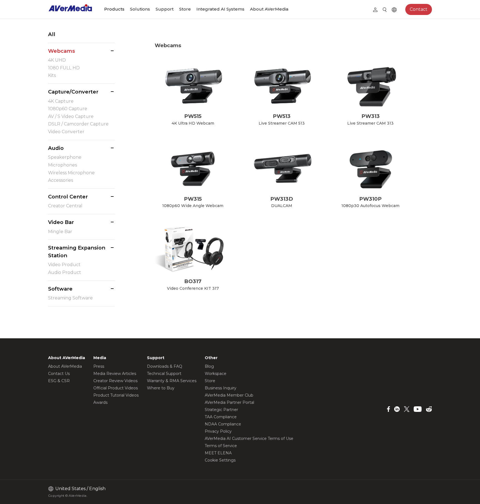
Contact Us (59, 373)
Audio (56, 148)
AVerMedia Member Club (229, 395)
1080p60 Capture (67, 108)
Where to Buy (160, 387)
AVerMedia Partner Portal (229, 402)
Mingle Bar (60, 231)
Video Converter (66, 131)
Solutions (140, 9)
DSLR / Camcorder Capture (78, 124)
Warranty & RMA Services (171, 380)
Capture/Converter (73, 92)
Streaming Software (70, 298)
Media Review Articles (114, 373)
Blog (209, 366)
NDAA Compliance (223, 424)
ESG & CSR (59, 380)
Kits (52, 75)
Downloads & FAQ (164, 366)
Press (98, 366)
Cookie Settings (220, 460)
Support (165, 9)
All (51, 34)
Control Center (68, 196)
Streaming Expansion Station (76, 252)
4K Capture (61, 101)
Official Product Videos (115, 387)
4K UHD (57, 60)
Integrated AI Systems (220, 9)
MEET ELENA (218, 452)
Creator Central (65, 205)
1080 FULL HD (64, 67)
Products (114, 9)
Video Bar (61, 222)
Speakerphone (64, 157)
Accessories (60, 180)
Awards (100, 402)
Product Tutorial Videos (116, 395)
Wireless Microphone (71, 172)
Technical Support (164, 373)
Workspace (215, 373)
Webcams (61, 51)
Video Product (64, 264)
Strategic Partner (221, 409)
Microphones (62, 165)
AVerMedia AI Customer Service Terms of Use (249, 438)
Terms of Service (221, 445)
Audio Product (64, 272)
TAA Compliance (221, 416)
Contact (419, 9)
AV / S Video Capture (71, 116)
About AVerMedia (269, 9)
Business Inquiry (220, 387)
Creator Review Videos (115, 380)
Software (60, 289)
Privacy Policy (218, 431)
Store (185, 9)
